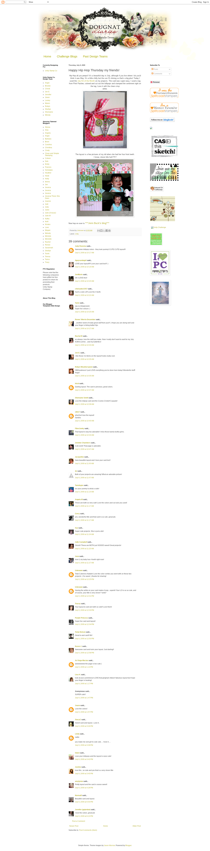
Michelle (48, 239)
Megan (47, 230)
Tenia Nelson (80, 632)
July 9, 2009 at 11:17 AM (84, 506)
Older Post (137, 826)
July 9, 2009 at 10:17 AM (84, 253)
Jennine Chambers (82, 443)
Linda (77, 734)
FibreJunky (79, 428)
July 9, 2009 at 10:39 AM (84, 404)
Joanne (48, 201)
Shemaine (49, 112)
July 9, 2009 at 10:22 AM (84, 295)
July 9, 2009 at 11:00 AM (84, 463)
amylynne (79, 781)
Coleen (48, 158)
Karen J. (78, 646)
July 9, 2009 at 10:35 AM (84, 359)
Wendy (47, 115)
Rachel (48, 242)
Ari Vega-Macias (81, 660)
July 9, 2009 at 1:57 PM (84, 712)
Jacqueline (79, 457)
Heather (48, 173)
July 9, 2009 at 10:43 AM (84, 435)
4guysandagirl (81, 260)
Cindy (47, 150)
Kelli (46, 222)
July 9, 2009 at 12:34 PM (84, 624)
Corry (77, 514)
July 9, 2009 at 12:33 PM (84, 610)
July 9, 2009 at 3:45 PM (84, 774)
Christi (47, 89)
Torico (47, 259)
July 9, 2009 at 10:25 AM (84, 312)
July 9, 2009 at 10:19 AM (84, 267)
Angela (48, 133)
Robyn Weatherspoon (84, 367)
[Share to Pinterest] (109, 230)
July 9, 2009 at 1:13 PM (84, 667)
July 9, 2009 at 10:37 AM (84, 390)
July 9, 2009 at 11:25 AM (84, 549)
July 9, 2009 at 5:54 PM (84, 802)
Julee (47, 210)
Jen (46, 185)
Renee (47, 245)
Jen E (47, 92)
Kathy (47, 219)
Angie (47, 83)
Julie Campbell (81, 542)
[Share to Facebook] (106, 230)
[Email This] (98, 230)
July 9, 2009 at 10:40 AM (84, 421)
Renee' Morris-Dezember (85, 320)
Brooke (48, 86)
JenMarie (79, 275)
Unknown (79, 570)
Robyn (47, 106)
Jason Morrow (109, 845)
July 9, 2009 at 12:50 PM (84, 639)
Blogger (128, 845)
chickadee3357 (81, 289)
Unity (77, 234)
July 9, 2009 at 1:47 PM (84, 698)
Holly (47, 179)
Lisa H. (78, 675)
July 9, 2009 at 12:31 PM (84, 596)
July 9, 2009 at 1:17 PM (84, 684)
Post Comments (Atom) (88, 830)
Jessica (48, 187)
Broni (47, 142)
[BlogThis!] (101, 230)
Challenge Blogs (67, 56)
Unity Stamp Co (51, 71)
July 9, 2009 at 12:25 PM (84, 579)
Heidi (47, 176)
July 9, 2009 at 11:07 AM (84, 478)
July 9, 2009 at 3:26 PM (84, 726)
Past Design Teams (95, 56)
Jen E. (77, 353)
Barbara (48, 139)
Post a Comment (78, 821)
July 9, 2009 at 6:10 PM (84, 816)
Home (47, 56)
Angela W (79, 499)
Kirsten (47, 224)
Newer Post (73, 826)
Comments (157, 74)
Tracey (78, 604)
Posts (155, 69)
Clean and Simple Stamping (52, 154)
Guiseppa (49, 170)
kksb (77, 384)
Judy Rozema (80, 246)
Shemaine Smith (81, 398)
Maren (47, 103)
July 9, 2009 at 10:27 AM (84, 329)
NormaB (78, 795)
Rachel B (78, 336)
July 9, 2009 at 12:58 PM (84, 653)
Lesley (47, 100)
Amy (46, 130)
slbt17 (77, 412)
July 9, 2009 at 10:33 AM (84, 345)
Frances (48, 167)
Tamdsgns (79, 485)
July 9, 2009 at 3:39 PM (84, 745)
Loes (47, 227)
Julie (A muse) (50, 213)
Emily (47, 164)
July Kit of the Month (86, 81)
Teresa (47, 257)
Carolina (48, 145)
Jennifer (48, 95)
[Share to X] (104, 230)
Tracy (47, 262)
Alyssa (47, 127)
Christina (48, 148)
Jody (47, 207)
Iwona (47, 182)
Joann (77, 705)
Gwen (77, 753)
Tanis (77, 303)
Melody (48, 233)
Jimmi (47, 97)
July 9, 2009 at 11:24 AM (84, 534)
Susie (47, 254)
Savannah (49, 248)
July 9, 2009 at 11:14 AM (84, 492)
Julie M (48, 216)
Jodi (46, 204)
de (76, 471)
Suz (76, 528)
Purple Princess (81, 618)
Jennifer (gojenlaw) (82, 810)
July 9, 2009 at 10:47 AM (84, 449)
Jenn (77, 556)
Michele (48, 236)
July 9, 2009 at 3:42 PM (84, 759)
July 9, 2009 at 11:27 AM (84, 563)
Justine (78, 767)
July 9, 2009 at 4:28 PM (84, 788)
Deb (46, 161)
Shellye (48, 109)
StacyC (78, 720)
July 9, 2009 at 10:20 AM (84, 281)
